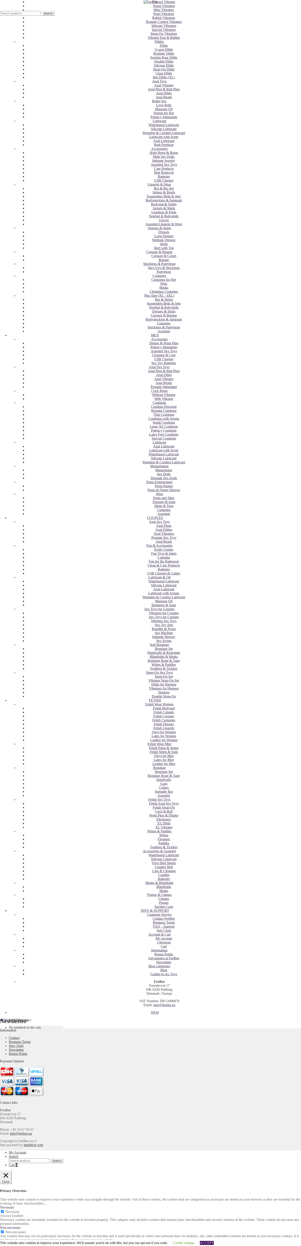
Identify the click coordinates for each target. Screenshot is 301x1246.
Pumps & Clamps (159, 895)
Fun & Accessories (159, 545)
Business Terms (164, 922)
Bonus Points (163, 954)
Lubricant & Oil (159, 577)
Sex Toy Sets (164, 625)
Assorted (164, 331)
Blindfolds (163, 887)
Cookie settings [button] (183, 1243)
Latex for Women (164, 736)
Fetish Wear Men (159, 744)
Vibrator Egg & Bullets (164, 37)
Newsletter (163, 962)
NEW (155, 1012)
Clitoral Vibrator (163, 2)
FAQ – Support (164, 926)
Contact (14, 1038)
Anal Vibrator (163, 85)
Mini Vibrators (164, 10)
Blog (163, 970)
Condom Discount (164, 406)
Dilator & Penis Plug (163, 343)
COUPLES (155, 518)
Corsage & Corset (163, 256)
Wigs (163, 283)
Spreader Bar (164, 791)
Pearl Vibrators (163, 14)
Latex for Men (164, 760)
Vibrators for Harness (164, 688)
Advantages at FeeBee (163, 958)
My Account (17, 1152)
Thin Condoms (163, 414)
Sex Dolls (164, 474)
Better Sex (159, 101)
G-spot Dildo (164, 49)
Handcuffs (163, 780)
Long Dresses (163, 236)
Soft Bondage (159, 645)
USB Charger (163, 180)
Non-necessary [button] (10, 1227)
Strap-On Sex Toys (159, 672)
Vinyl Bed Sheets (164, 863)
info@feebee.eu (164, 1005)
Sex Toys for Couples (159, 609)
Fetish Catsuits (164, 712)
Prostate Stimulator (164, 387)
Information (159, 950)
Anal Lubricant (163, 141)
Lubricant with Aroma (163, 593)
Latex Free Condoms (163, 434)
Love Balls (163, 105)
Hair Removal (164, 172)
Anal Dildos (163, 530)
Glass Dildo (164, 73)
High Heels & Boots (164, 153)
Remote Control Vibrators (164, 22)
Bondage (159, 768)
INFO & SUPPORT (155, 910)
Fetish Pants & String (163, 748)
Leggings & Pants (163, 212)
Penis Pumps (164, 486)
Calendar (164, 557)
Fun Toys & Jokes (164, 553)
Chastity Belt (164, 867)
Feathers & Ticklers (163, 668)
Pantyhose (164, 272)
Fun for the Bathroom (164, 561)
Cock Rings (159, 391)
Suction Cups (163, 906)
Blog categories (159, 966)
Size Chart (163, 930)
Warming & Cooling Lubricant (163, 133)
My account (164, 938)
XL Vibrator (163, 827)
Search (47, 13)
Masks (163, 287)
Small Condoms (164, 422)
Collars (164, 787)
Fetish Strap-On (164, 807)
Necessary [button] (7, 1207)
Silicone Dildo (164, 65)
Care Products (164, 168)
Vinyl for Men (164, 756)
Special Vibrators (164, 30)
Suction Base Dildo (163, 57)
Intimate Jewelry (163, 160)
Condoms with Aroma (163, 418)
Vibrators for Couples (164, 613)
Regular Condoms (164, 410)
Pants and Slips (163, 498)
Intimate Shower (163, 637)
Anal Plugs (163, 526)
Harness (163, 692)
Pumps (164, 903)
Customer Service (159, 914)
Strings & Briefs (163, 192)
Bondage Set (164, 649)
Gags (163, 783)
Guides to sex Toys (163, 974)
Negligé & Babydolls (163, 216)
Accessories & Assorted (159, 851)
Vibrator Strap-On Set (164, 680)
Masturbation (159, 466)
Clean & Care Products (164, 565)
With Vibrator (163, 399)
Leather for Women (163, 740)
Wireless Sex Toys (164, 621)
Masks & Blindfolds (159, 883)
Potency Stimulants (163, 117)
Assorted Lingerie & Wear (163, 224)
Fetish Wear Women (159, 704)
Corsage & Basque (159, 252)
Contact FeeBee (164, 918)
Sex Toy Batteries (163, 363)
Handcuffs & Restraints (163, 653)
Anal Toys (159, 81)
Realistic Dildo (163, 53)
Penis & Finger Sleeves (164, 490)
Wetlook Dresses (163, 240)
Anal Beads (164, 97)
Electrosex (163, 819)
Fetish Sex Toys (159, 799)
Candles (163, 875)
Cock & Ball (164, 811)
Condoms (159, 403)
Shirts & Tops (163, 506)
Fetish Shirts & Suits (164, 752)
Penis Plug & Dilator (163, 815)
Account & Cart (159, 934)
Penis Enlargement (159, 482)
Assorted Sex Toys (164, 164)
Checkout (164, 942)
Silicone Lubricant (164, 129)
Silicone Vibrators (163, 26)
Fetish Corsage (163, 716)
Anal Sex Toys (159, 367)
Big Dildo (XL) (164, 77)
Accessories (159, 149)
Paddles (163, 843)
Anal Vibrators (164, 533)
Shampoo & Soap (163, 605)
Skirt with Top (164, 248)
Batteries (164, 176)
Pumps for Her (164, 113)
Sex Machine (164, 633)
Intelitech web (33, 1145)
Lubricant (159, 121)
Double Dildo (163, 61)
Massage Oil (164, 109)
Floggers (164, 839)
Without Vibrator (163, 395)
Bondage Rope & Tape (164, 660)
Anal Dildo (164, 93)
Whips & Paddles (164, 664)
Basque (164, 260)
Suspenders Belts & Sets (164, 196)
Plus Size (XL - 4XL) (159, 295)
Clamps (163, 899)
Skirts (164, 244)
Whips (163, 835)
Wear (159, 494)
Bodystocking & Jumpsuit (164, 200)
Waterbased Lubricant (164, 125)
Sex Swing (163, 641)
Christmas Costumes (164, 291)
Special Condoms (164, 438)
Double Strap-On (164, 696)
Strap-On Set (164, 676)
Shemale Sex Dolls (163, 478)
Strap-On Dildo (164, 69)
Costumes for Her (163, 280)
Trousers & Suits (163, 502)
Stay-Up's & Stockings (164, 268)
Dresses (163, 232)
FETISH (155, 700)
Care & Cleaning (164, 871)
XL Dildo (164, 823)
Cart (164, 946)
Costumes (159, 276)
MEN (155, 335)
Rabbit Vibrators (163, 18)
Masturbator (163, 470)
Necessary (12, 1212)
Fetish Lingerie (163, 728)
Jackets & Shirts (164, 208)
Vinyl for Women (164, 732)
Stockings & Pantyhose (159, 264)
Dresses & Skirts (159, 228)
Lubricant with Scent (163, 137)
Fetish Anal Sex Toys (164, 803)
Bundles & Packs (164, 629)
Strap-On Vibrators (163, 33)
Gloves (164, 220)
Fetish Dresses (164, 724)
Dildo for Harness (163, 684)
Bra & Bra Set (164, 188)
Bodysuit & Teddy (164, 204)
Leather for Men (163, 764)
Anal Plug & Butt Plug (164, 89)
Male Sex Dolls (164, 157)
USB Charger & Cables (163, 573)
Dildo (164, 45)
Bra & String (164, 299)
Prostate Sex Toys (163, 537)
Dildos (159, 41)
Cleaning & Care (164, 355)
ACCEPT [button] (207, 1243)
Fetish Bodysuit (164, 708)
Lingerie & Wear (159, 184)
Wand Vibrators (164, 6)
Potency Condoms (164, 430)
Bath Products (164, 145)
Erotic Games (163, 549)
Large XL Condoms (164, 426)
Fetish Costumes (163, 720)
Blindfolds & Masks (164, 656)
